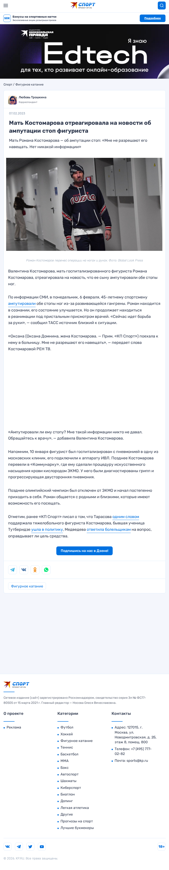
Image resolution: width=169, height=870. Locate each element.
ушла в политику (47, 529)
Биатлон (68, 794)
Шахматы (68, 781)
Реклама (14, 727)
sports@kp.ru (137, 760)
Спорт (8, 84)
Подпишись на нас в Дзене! (84, 551)
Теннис (67, 747)
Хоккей (67, 734)
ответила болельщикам (109, 529)
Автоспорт (70, 774)
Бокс (65, 768)
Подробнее (152, 18)
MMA (65, 761)
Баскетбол (69, 754)
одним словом (125, 516)
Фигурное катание (29, 84)
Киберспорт (71, 788)
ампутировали (22, 303)
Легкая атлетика (75, 808)
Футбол (67, 727)
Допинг (67, 801)
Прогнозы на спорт (77, 821)
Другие (67, 814)
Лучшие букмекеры (77, 828)
